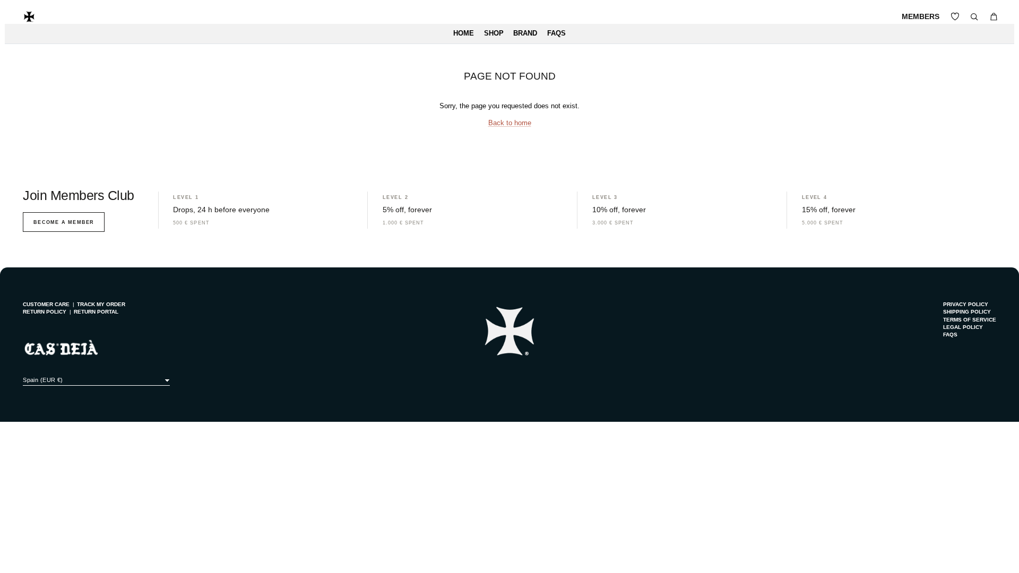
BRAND (525, 33)
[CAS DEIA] (29, 16)
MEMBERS (920, 16)
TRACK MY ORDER (101, 304)
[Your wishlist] (955, 17)
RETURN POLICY (44, 312)
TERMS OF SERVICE (969, 320)
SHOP (494, 33)
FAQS (556, 33)
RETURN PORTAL (96, 312)
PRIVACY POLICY (965, 304)
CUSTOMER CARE (46, 304)
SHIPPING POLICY (967, 312)
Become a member (63, 222)
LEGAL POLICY (963, 327)
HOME (463, 33)
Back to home (509, 123)
